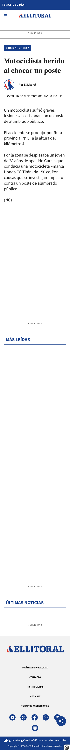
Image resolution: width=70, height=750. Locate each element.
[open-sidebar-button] (5, 15)
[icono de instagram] (35, 728)
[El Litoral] (35, 15)
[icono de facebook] (35, 717)
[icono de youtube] (12, 717)
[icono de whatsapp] (46, 717)
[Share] (61, 721)
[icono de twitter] (23, 717)
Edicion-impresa (17, 48)
